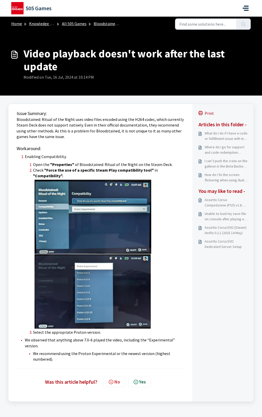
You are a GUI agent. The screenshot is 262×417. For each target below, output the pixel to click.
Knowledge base (43, 23)
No (117, 382)
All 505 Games (74, 23)
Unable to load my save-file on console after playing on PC (225, 216)
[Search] (243, 24)
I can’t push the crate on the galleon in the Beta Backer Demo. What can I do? (226, 164)
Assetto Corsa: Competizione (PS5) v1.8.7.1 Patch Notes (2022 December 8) (226, 202)
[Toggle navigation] (246, 8)
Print (209, 113)
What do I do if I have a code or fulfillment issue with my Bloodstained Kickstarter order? (226, 136)
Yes (142, 382)
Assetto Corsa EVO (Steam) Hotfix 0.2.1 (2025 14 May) (225, 230)
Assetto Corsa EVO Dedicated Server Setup (223, 244)
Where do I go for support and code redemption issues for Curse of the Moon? (224, 150)
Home (16, 23)
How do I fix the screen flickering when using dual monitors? (224, 177)
